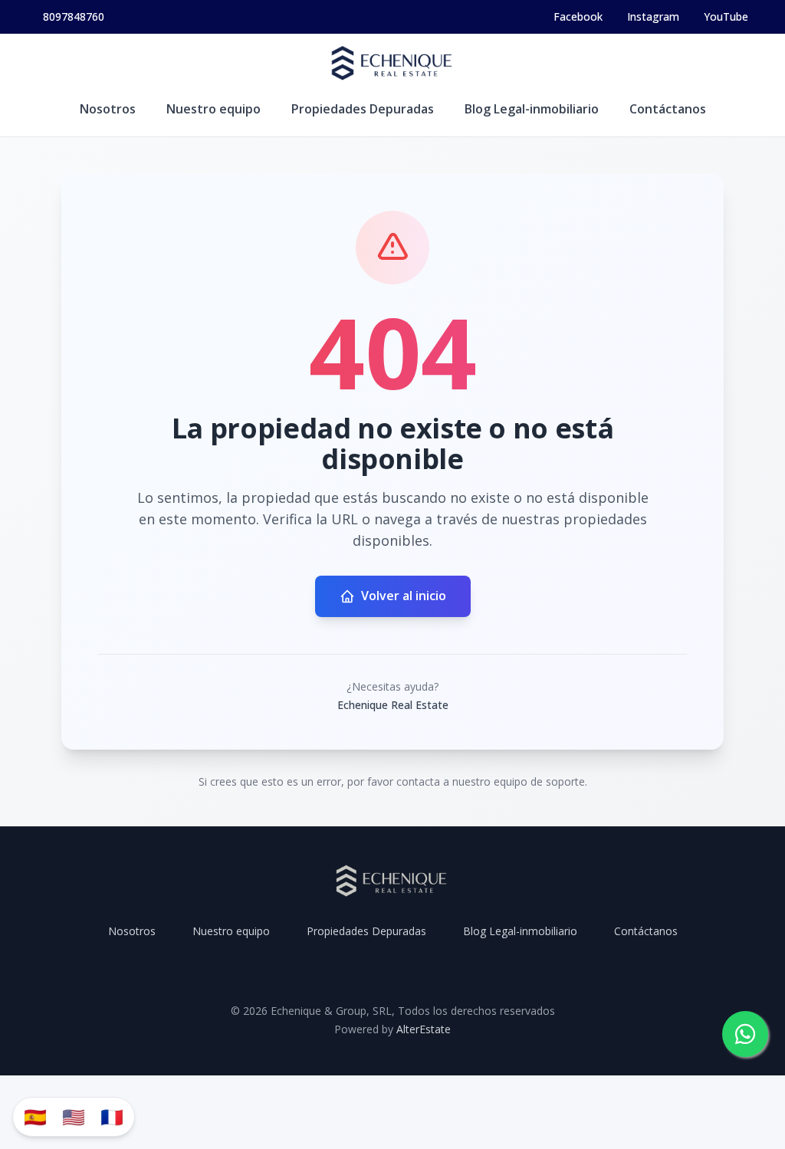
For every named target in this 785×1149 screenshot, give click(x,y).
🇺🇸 (73, 1116)
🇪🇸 (35, 1116)
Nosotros (108, 108)
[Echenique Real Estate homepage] (392, 64)
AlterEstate (423, 1029)
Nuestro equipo (213, 108)
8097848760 (73, 16)
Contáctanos (667, 108)
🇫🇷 (111, 1116)
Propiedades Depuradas (362, 108)
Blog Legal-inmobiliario (532, 108)
